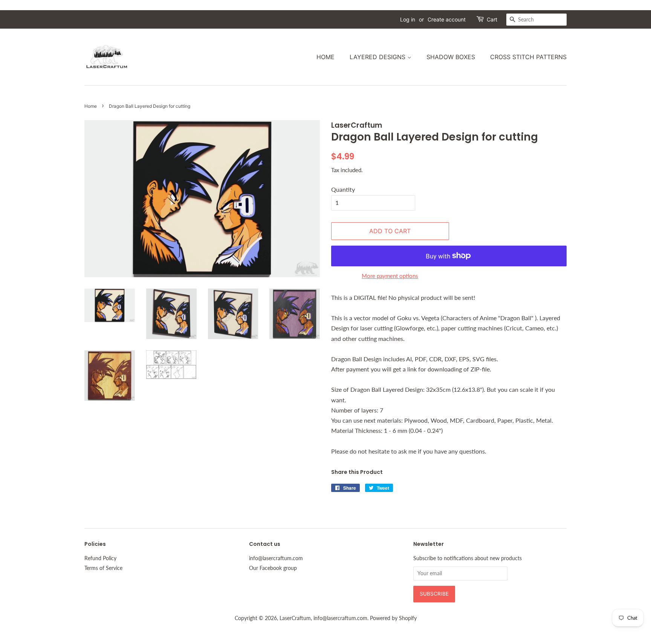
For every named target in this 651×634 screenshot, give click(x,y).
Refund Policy (100, 558)
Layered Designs (378, 57)
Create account (447, 19)
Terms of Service (103, 568)
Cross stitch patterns (528, 57)
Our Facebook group (273, 568)
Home (325, 57)
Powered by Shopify (393, 618)
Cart (492, 19)
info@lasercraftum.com (276, 558)
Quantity (343, 189)
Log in (407, 19)
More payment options (390, 275)
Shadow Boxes (450, 57)
